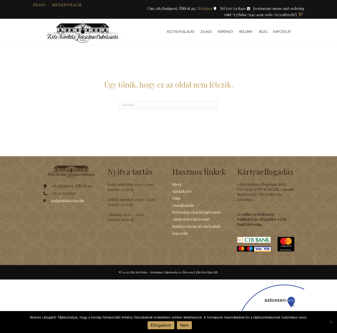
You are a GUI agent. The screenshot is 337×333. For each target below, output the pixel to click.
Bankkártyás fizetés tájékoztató (196, 226)
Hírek (176, 184)
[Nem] (330, 321)
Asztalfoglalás (66, 4)
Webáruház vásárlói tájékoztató (196, 212)
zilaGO (39, 4)
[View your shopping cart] (300, 14)
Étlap (176, 198)
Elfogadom (161, 325)
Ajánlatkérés (181, 191)
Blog (263, 31)
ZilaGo (206, 31)
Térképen (205, 8)
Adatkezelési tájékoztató (191, 219)
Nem (184, 325)
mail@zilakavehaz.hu (67, 200)
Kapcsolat (282, 31)
